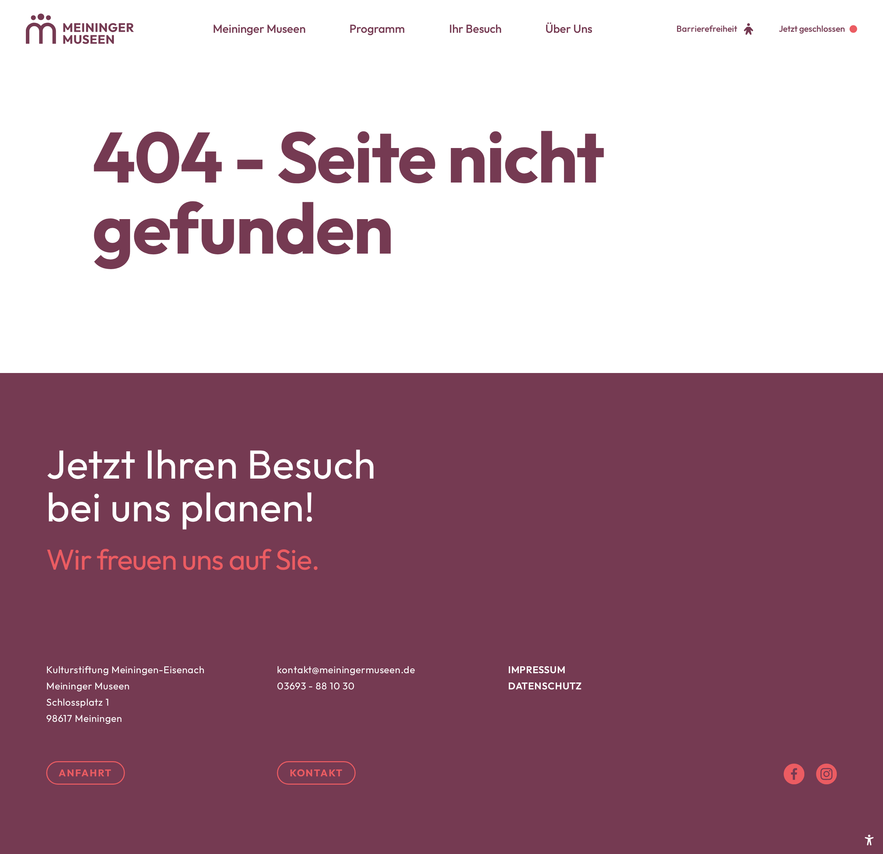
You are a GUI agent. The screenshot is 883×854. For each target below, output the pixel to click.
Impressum (537, 670)
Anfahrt (85, 773)
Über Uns (568, 29)
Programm (377, 29)
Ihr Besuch (475, 29)
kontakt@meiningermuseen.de (346, 670)
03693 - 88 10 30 (316, 686)
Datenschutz (545, 686)
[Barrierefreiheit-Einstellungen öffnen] (869, 840)
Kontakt (316, 773)
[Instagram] (826, 774)
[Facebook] (794, 774)
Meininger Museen (259, 29)
